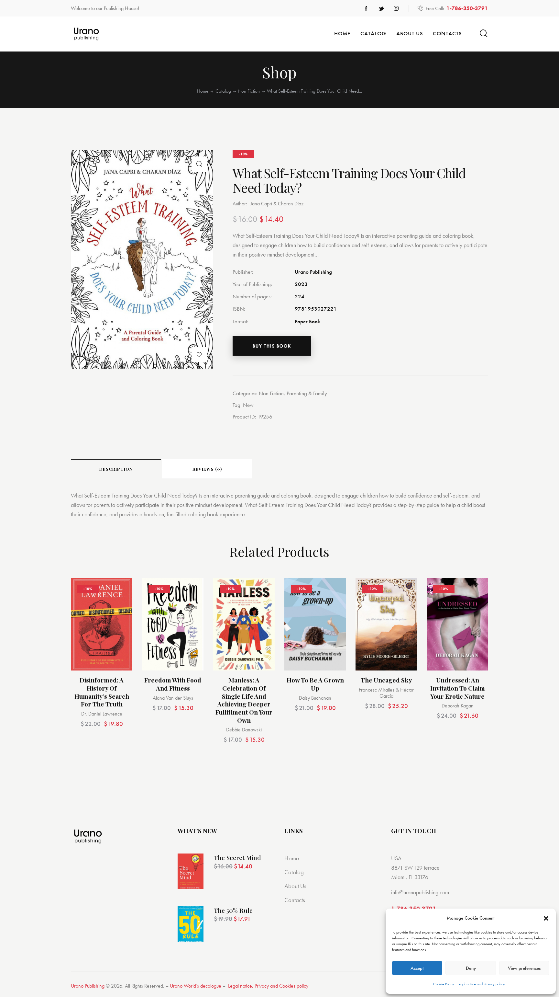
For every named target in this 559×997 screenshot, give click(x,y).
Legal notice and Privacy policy (481, 984)
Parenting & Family (307, 393)
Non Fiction (249, 91)
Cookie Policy (443, 984)
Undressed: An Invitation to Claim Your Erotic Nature (457, 688)
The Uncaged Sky (386, 680)
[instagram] (396, 8)
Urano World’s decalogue (195, 985)
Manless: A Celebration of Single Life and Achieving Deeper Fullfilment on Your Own (243, 700)
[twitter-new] (381, 8)
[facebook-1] (366, 8)
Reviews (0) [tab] (207, 469)
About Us (295, 886)
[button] (546, 918)
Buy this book (272, 346)
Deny (471, 968)
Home (202, 91)
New (248, 404)
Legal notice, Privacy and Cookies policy (268, 985)
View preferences (524, 968)
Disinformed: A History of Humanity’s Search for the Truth (101, 692)
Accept (417, 968)
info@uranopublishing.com (420, 892)
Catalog (223, 91)
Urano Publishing (87, 985)
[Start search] (483, 33)
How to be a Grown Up (315, 684)
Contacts (294, 900)
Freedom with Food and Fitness (172, 684)
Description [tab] (116, 469)
